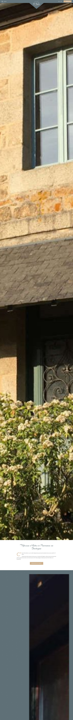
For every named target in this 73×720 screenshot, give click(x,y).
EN (59, 1)
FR (61, 1)
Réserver (68, 1)
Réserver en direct (36, 563)
